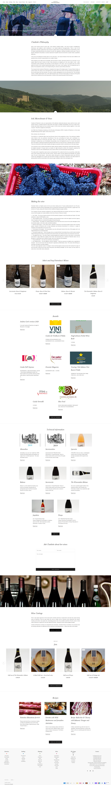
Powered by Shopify (9, 784)
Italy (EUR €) (86, 2)
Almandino (24, 449)
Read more (22, 329)
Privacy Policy (97, 766)
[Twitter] (90, 771)
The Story (7, 755)
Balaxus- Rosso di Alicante (68, 291)
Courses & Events (22, 2)
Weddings (23, 761)
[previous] (3, 280)
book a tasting (55, 630)
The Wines (56, 762)
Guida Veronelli (38, 402)
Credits (6, 760)
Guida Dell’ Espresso (27, 367)
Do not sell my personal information (97, 765)
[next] (107, 280)
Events (23, 760)
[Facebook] (87, 771)
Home (4, 2)
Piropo (60, 515)
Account (98, 2)
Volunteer (7, 761)
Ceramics (73, 761)
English (92, 2)
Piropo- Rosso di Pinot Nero (43, 291)
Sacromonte (49, 482)
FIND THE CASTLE (97, 760)
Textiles (73, 762)
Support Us (30, 2)
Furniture (73, 759)
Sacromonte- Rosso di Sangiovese (17, 291)
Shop (17, 2)
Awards (56, 764)
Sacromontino (50, 449)
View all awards (55, 417)
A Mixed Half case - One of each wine (43, 675)
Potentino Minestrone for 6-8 (30, 718)
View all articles (55, 742)
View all (55, 533)
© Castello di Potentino (7, 782)
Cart (107, 2)
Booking (10, 2)
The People (6, 757)
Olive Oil (40, 760)
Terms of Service (97, 768)
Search (103, 2)
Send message (55, 569)
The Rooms (23, 755)
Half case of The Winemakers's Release (18, 675)
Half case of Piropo (68, 675)
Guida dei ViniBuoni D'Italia (55, 336)
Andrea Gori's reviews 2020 (29, 322)
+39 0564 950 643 (97, 758)
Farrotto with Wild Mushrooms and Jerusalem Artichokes (54, 720)
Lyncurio (74, 449)
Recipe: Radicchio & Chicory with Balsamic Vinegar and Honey (80, 720)
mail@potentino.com (97, 755)
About (7, 2)
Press (26, 2)
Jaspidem (36, 515)
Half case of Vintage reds (93, 675)
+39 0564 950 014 (97, 757)
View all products (55, 685)
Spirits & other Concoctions (39, 763)
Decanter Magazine (52, 367)
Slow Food (61, 402)
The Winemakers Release (79, 482)
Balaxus (22, 482)
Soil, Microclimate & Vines (56, 760)
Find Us (34, 2)
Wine (14, 2)
